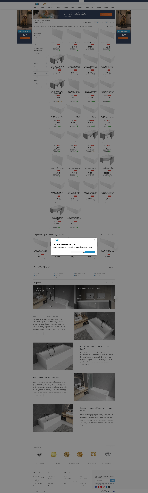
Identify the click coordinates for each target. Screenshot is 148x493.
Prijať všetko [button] (90, 252)
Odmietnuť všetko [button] (77, 252)
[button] (59, 252)
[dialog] (74, 246)
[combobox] (94, 239)
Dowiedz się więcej (67, 248)
